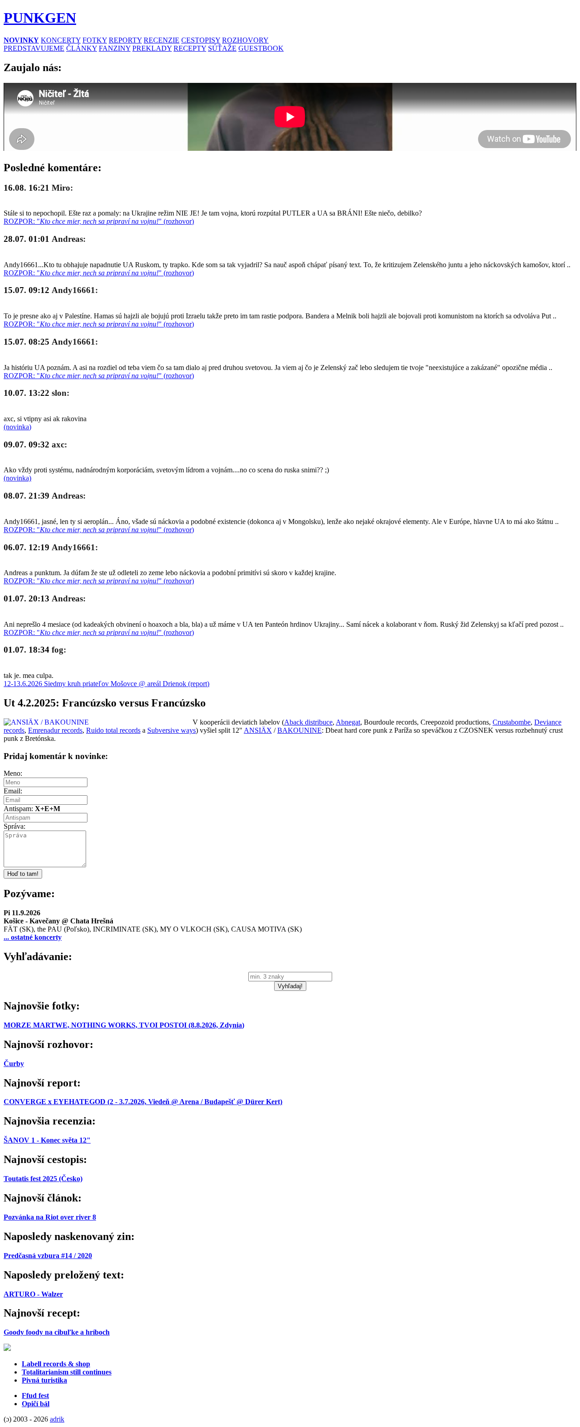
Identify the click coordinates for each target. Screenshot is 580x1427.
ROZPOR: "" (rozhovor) (99, 221)
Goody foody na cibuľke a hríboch (57, 1332)
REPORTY (125, 40)
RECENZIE (161, 40)
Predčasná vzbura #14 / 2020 (48, 1255)
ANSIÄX (258, 730)
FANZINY (114, 48)
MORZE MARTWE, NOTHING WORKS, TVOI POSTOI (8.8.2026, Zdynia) (124, 1025)
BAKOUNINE (299, 730)
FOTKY (94, 40)
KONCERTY (61, 40)
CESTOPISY (200, 40)
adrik (57, 1419)
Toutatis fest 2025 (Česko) (43, 1178)
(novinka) (17, 427)
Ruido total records (113, 730)
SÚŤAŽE (222, 48)
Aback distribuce (308, 722)
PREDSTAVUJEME (34, 48)
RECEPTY (190, 48)
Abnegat (348, 722)
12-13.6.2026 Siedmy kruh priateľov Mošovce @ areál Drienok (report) (106, 683)
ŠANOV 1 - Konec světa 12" (47, 1140)
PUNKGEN (40, 18)
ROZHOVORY (245, 40)
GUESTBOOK (261, 48)
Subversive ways (171, 730)
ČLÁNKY (81, 48)
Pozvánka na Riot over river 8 (50, 1217)
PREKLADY (152, 48)
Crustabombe (512, 722)
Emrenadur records (55, 730)
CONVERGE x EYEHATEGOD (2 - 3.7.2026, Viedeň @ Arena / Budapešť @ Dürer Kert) (143, 1101)
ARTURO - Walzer (33, 1294)
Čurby (14, 1063)
